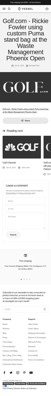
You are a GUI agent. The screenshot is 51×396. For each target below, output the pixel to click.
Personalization (9, 346)
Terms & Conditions (36, 360)
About (5, 324)
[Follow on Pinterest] (24, 372)
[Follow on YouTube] (31, 372)
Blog (4, 333)
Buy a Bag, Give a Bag (12, 355)
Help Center (33, 324)
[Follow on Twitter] (11, 372)
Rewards (31, 346)
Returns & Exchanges (37, 337)
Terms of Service (25, 193)
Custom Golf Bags (10, 351)
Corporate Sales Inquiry (12, 364)
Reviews (6, 329)
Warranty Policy (34, 342)
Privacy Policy (11, 193)
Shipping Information (36, 333)
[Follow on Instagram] (17, 372)
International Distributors (13, 360)
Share (27, 121)
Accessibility (33, 355)
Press (5, 337)
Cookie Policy (21, 383)
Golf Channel (9, 162)
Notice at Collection (29, 388)
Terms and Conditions (37, 383)
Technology (7, 342)
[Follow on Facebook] (4, 372)
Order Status (33, 329)
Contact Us (32, 351)
